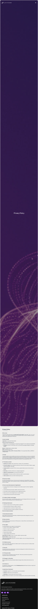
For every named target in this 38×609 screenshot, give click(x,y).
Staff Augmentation (5, 605)
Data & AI (3, 600)
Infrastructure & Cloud (6, 602)
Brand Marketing (5, 597)
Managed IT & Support (6, 603)
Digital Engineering (5, 599)
